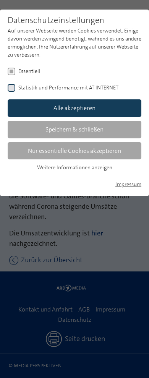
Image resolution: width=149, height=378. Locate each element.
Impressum (128, 184)
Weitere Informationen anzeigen (74, 167)
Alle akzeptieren (74, 108)
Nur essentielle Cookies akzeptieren (74, 151)
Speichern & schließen (74, 129)
